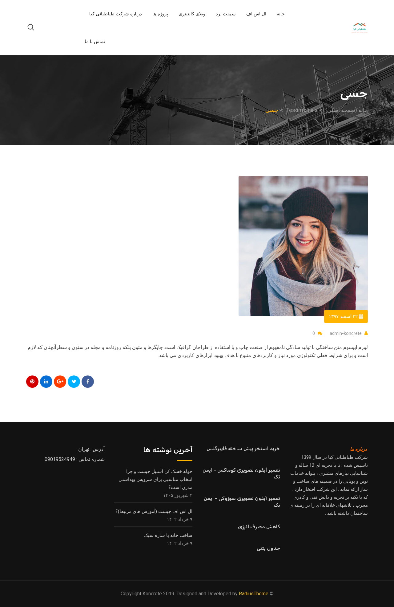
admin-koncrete (346, 333)
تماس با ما (95, 41)
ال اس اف (256, 14)
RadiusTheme (253, 594)
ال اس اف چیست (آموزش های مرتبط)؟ (153, 511)
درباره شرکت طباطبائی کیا (115, 14)
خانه (281, 14)
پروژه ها (160, 14)
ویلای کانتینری (192, 14)
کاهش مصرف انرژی (259, 527)
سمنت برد (226, 14)
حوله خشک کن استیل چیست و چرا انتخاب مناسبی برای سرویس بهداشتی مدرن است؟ (155, 479)
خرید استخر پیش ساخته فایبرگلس (243, 448)
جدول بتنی (268, 548)
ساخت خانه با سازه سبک (168, 535)
